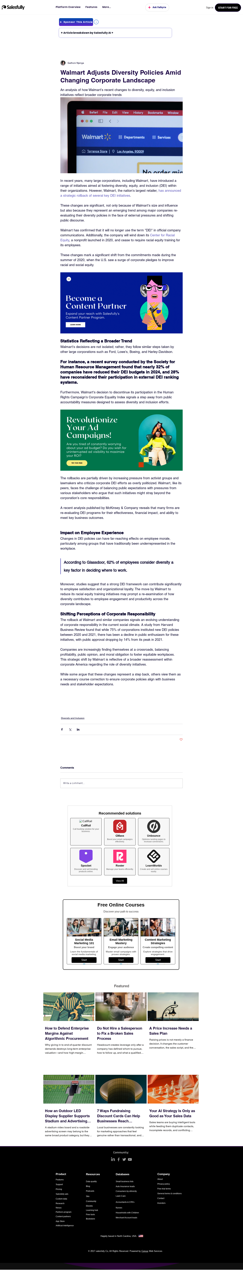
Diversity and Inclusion (72, 718)
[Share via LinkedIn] (78, 729)
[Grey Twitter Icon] (124, 1159)
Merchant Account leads (126, 1217)
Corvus (145, 1251)
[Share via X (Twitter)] (70, 729)
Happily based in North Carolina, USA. (119, 1236)
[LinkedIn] (113, 1159)
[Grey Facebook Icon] (118, 1159)
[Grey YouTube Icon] (129, 1159)
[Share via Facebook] (61, 729)
